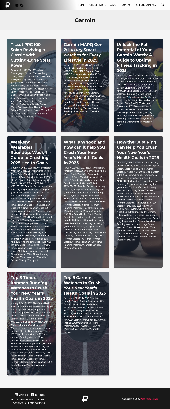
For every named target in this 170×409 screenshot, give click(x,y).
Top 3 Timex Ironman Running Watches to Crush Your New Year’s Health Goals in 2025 (32, 288)
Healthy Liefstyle (28, 235)
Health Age (69, 102)
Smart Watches (80, 83)
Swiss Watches (25, 107)
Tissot (21, 85)
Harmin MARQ (95, 98)
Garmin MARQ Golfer (74, 77)
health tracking (83, 102)
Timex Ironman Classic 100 (85, 201)
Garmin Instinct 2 (130, 84)
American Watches (36, 170)
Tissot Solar (34, 91)
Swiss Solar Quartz (29, 104)
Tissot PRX (21, 91)
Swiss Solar (37, 82)
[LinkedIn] (17, 5)
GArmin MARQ (34, 76)
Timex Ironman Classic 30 (35, 207)
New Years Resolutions (31, 238)
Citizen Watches (33, 73)
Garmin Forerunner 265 (39, 180)
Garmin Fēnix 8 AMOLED (129, 103)
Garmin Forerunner (126, 81)
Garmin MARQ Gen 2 (93, 74)
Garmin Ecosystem (81, 68)
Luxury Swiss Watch (40, 94)
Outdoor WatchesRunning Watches (30, 194)
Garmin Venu (146, 84)
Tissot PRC (31, 88)
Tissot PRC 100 (18, 113)
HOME (81, 4)
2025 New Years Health (92, 65)
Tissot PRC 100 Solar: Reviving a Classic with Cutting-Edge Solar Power (30, 55)
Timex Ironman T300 (21, 254)
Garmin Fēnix (151, 78)
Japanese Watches (20, 94)
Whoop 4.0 (16, 217)
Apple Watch (22, 220)
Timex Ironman (42, 201)
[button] (104, 5)
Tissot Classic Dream (29, 110)
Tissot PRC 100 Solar (37, 113)
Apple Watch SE (25, 174)
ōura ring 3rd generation (23, 189)
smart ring (25, 198)
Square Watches (19, 201)
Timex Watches (27, 257)
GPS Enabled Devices (137, 90)
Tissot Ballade (32, 85)
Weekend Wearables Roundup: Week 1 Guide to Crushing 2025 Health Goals (30, 152)
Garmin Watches (79, 98)
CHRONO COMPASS (146, 4)
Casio (44, 91)
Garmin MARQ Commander (77, 95)
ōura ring (47, 186)
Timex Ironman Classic (22, 204)
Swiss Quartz (24, 82)
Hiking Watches (89, 220)
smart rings (69, 232)
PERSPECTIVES (96, 4)
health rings (34, 232)
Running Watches (82, 108)
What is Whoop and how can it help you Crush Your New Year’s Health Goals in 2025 (84, 152)
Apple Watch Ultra (30, 177)
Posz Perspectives (149, 398)
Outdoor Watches (81, 80)
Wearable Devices (135, 96)
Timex (31, 201)
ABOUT (114, 4)
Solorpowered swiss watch (30, 98)
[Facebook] (22, 5)
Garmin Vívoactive (126, 87)
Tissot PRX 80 (29, 116)
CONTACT (127, 4)
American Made (18, 170)
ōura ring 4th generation (88, 226)
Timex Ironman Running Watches (27, 210)
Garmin (22, 76)
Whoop (48, 214)
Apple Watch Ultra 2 (38, 223)
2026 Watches (36, 70)
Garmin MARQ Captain (82, 71)
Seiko (13, 98)
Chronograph (17, 73)
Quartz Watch (31, 79)
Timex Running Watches (144, 236)
